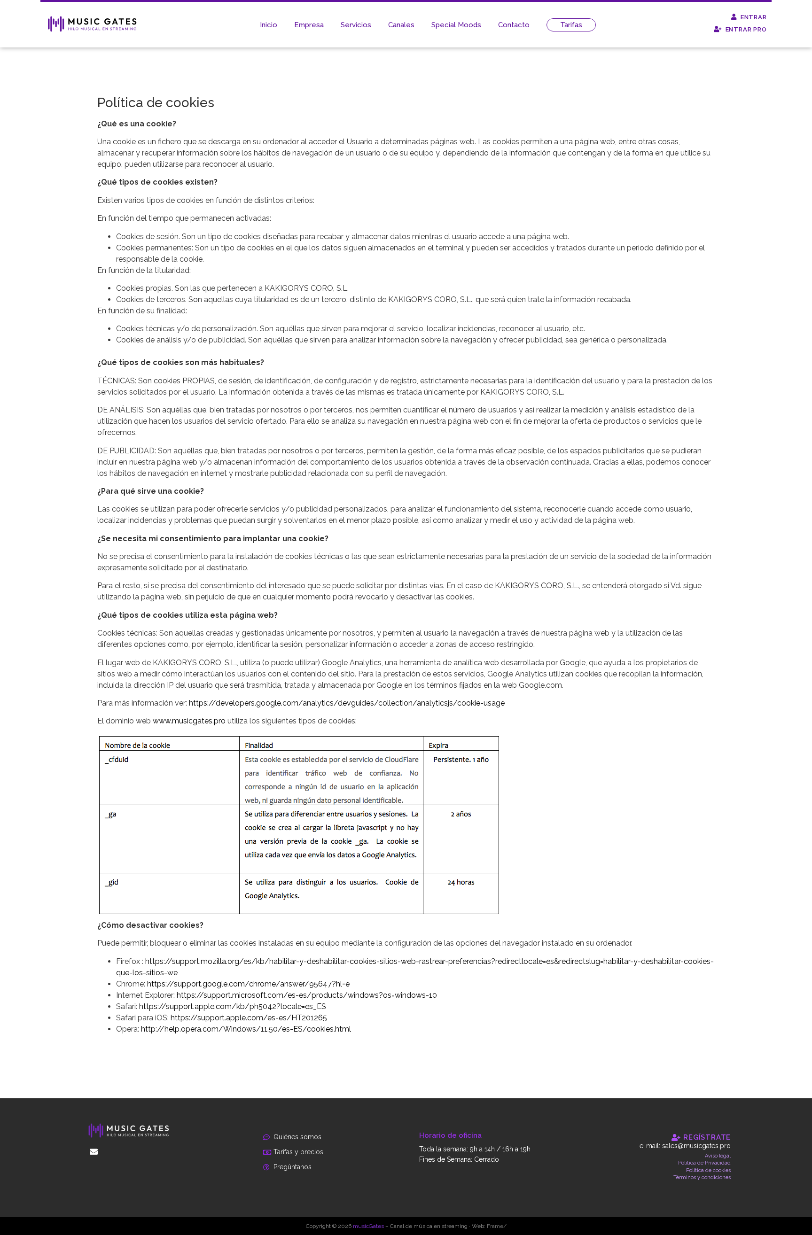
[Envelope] (94, 1151)
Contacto (514, 25)
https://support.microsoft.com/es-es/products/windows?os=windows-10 (307, 995)
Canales (401, 25)
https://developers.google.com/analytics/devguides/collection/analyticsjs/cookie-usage (347, 703)
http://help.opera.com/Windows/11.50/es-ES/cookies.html (246, 1029)
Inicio (268, 25)
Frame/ (497, 1226)
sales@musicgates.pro (696, 1146)
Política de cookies (708, 1170)
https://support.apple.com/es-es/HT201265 (249, 1017)
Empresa (309, 25)
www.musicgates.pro (189, 720)
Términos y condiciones (702, 1177)
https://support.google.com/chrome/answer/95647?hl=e (248, 983)
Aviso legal (718, 1156)
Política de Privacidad (704, 1163)
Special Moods (456, 25)
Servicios (356, 25)
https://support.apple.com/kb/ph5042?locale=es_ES (232, 1006)
